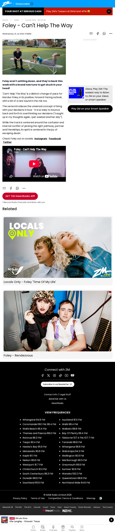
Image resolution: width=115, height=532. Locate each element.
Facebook (55, 138)
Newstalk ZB (8, 507)
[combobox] (111, 33)
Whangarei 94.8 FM (34, 419)
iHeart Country (70, 507)
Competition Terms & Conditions (65, 498)
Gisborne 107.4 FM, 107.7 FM (78, 437)
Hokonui (96, 507)
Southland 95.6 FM (33, 482)
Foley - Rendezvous (57, 324)
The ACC (27, 507)
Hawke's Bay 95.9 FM (34, 446)
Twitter (7, 142)
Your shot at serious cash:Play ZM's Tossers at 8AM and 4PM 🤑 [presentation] (57, 11)
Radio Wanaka (84, 507)
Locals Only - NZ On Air (35, 20)
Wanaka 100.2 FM (72, 473)
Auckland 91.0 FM (72, 419)
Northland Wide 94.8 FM (76, 482)
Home (5, 20)
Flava (52, 507)
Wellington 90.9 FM (73, 455)
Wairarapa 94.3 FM (73, 451)
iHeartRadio (57, 403)
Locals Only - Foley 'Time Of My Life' (57, 250)
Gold (60, 507)
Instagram (40, 138)
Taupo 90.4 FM (31, 442)
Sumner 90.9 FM (71, 469)
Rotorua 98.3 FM (32, 437)
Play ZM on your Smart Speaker (90, 98)
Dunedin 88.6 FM (32, 478)
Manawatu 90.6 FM (33, 451)
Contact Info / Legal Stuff (57, 394)
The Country (108, 507)
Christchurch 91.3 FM (35, 469)
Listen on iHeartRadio (57, 519)
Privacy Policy (20, 498)
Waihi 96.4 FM (70, 424)
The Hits (18, 507)
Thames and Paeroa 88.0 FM (39, 433)
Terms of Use (38, 498)
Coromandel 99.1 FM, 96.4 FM (39, 424)
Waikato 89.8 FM (71, 428)
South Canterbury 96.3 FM (38, 473)
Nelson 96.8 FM (31, 460)
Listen (16, 20)
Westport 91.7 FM (33, 464)
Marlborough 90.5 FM (74, 460)
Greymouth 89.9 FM (73, 464)
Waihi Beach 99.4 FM (34, 428)
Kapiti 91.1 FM (30, 455)
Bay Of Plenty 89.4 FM (74, 433)
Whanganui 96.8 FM (73, 446)
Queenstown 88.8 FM (74, 478)
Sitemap (91, 498)
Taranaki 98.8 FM (72, 442)
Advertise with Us (57, 398)
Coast (45, 507)
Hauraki (37, 507)
